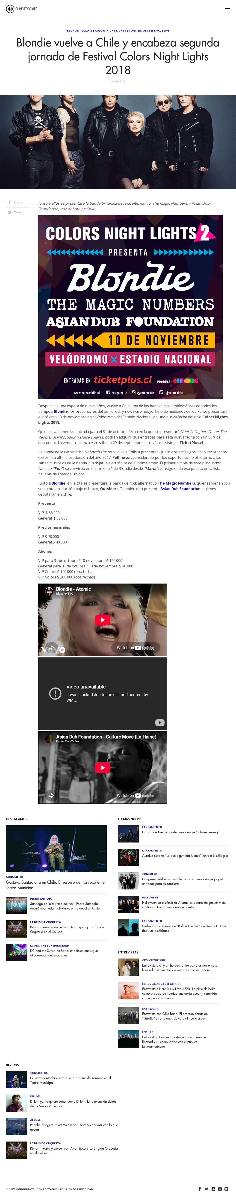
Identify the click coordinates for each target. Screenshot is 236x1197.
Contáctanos (47, 1189)
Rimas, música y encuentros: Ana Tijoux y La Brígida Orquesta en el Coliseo (67, 930)
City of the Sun (153, 960)
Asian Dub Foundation (180, 488)
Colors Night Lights (110, 30)
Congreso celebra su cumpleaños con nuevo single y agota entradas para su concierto (183, 881)
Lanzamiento (152, 827)
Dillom (35, 1096)
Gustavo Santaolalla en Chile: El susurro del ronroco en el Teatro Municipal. (56, 885)
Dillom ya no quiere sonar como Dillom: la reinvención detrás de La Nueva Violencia (73, 1104)
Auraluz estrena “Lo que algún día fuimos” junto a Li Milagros (185, 855)
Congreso (149, 874)
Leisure (147, 1032)
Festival (155, 30)
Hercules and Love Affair (160, 983)
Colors (86, 30)
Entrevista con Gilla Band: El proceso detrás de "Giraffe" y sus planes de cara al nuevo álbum (175, 1016)
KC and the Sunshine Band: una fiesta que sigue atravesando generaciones (64, 953)
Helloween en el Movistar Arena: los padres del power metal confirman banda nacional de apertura (184, 905)
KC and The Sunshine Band (49, 945)
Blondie (73, 30)
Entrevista (150, 1008)
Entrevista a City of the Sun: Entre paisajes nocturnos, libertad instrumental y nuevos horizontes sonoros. (179, 968)
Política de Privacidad (76, 1189)
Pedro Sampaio (41, 898)
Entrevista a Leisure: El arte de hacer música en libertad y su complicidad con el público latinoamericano (175, 1042)
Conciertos (137, 30)
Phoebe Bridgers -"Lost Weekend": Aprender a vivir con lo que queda (74, 1127)
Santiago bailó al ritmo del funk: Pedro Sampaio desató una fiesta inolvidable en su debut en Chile (65, 906)
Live (166, 30)
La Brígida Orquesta (45, 922)
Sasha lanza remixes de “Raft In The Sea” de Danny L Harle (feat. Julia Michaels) (184, 928)
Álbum (35, 1119)
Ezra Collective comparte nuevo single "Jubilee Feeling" (180, 832)
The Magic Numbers (176, 483)
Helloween (150, 897)
